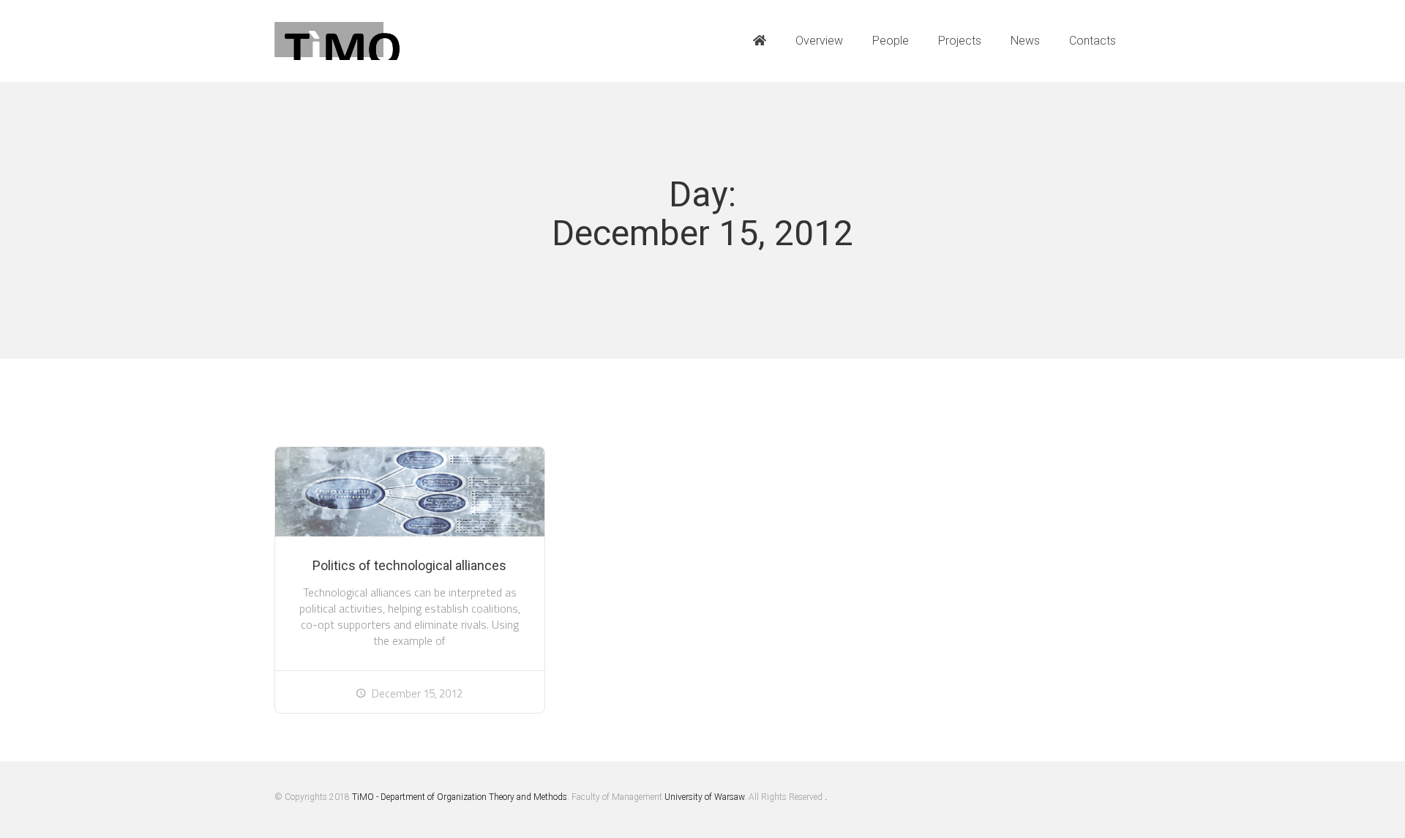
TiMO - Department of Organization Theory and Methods (459, 797)
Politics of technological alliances (409, 565)
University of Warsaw (704, 797)
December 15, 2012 (417, 693)
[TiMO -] (337, 41)
